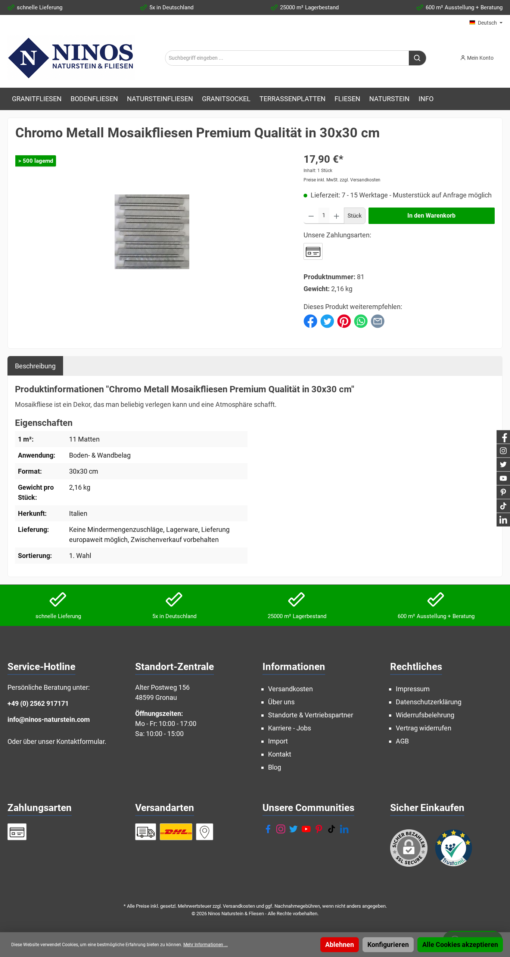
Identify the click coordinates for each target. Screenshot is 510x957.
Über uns (281, 702)
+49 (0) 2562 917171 (38, 703)
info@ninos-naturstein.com (48, 719)
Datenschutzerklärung (428, 702)
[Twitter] (293, 829)
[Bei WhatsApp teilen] (360, 320)
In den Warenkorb (431, 215)
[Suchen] (417, 58)
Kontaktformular (80, 741)
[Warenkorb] (504, 55)
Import (278, 741)
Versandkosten (290, 689)
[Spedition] (145, 831)
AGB (402, 741)
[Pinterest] (318, 829)
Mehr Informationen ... (205, 944)
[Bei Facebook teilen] (310, 320)
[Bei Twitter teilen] (327, 320)
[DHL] (176, 831)
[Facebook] (268, 829)
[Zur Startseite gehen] (71, 57)
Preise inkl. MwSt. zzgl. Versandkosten (342, 180)
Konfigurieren (388, 944)
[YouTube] (306, 829)
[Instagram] (280, 829)
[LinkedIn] (344, 829)
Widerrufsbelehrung (425, 715)
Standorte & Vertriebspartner (310, 715)
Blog (274, 767)
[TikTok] (331, 829)
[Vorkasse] (313, 251)
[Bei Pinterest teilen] (344, 320)
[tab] (35, 365)
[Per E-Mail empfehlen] (377, 320)
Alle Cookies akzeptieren (460, 944)
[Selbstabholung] (204, 831)
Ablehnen (339, 944)
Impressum (413, 689)
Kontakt (279, 754)
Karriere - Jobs (289, 728)
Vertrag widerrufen (423, 728)
